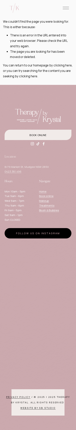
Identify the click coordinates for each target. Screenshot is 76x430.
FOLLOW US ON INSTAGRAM (38, 233)
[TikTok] (38, 144)
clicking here (63, 65)
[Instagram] (32, 144)
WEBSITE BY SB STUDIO (37, 407)
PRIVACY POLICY (18, 396)
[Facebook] (43, 144)
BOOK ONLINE (38, 135)
